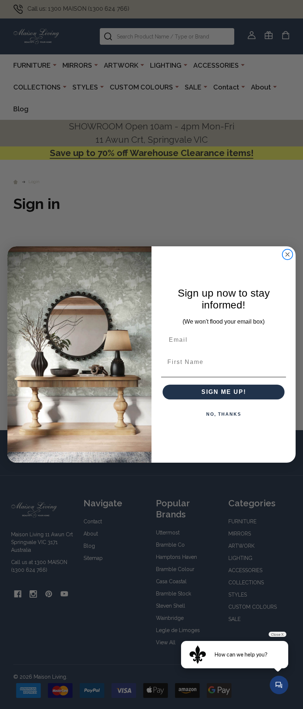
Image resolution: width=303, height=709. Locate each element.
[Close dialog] (287, 254)
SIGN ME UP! (223, 392)
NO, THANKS (223, 414)
